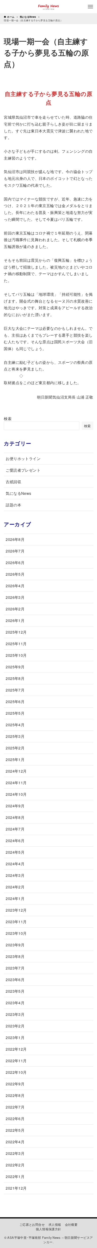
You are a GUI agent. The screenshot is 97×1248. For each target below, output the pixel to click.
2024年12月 (16, 771)
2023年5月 (15, 991)
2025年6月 (15, 701)
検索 (8, 418)
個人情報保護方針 (48, 1229)
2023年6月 (15, 979)
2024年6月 (15, 840)
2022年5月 (15, 1130)
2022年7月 (15, 1107)
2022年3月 (15, 1153)
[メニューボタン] (90, 6)
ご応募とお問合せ (32, 1224)
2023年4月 (15, 1002)
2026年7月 (15, 551)
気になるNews (18, 493)
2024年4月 (15, 863)
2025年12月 (16, 632)
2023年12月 (16, 910)
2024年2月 (15, 887)
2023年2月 (15, 1026)
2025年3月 (15, 736)
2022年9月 (15, 1084)
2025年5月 (15, 713)
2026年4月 (15, 585)
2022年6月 (15, 1118)
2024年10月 (16, 794)
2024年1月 (15, 898)
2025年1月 (15, 759)
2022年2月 (15, 1165)
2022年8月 (15, 1095)
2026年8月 (15, 539)
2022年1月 (15, 1176)
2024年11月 (16, 782)
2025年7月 (15, 690)
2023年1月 (15, 1037)
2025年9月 (15, 667)
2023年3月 (15, 1014)
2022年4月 (15, 1141)
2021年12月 (16, 1188)
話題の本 (13, 505)
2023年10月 (16, 933)
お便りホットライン (23, 458)
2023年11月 (16, 921)
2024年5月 (15, 852)
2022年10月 (16, 1072)
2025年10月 (16, 655)
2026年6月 (15, 562)
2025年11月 (16, 643)
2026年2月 (15, 609)
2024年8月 (15, 817)
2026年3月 (15, 597)
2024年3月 (15, 875)
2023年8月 (15, 956)
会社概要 (71, 1224)
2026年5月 (15, 574)
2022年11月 (16, 1060)
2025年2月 (15, 748)
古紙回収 (13, 481)
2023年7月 (15, 968)
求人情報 (54, 1224)
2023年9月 (15, 945)
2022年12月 (16, 1049)
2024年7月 (15, 829)
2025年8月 (15, 678)
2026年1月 (15, 620)
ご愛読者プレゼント (23, 470)
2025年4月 (15, 724)
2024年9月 (15, 806)
